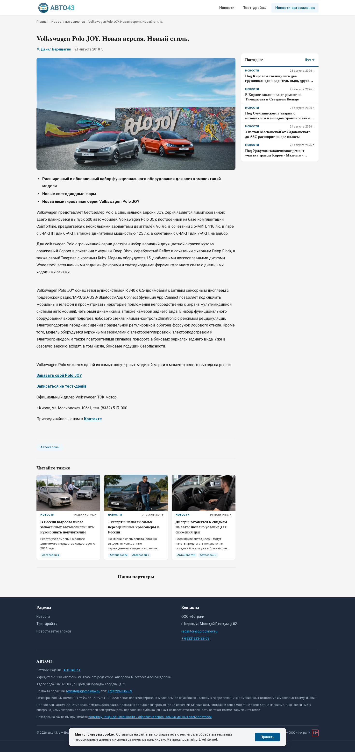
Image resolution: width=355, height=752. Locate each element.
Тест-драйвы (255, 8)
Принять (267, 737)
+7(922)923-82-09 (195, 638)
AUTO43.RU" (72, 670)
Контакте (93, 419)
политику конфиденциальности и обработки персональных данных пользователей (150, 717)
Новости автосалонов (295, 8)
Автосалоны (49, 447)
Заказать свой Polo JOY (59, 375)
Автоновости (119, 555)
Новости (226, 8)
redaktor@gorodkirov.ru (199, 631)
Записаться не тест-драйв (61, 386)
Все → (310, 59)
